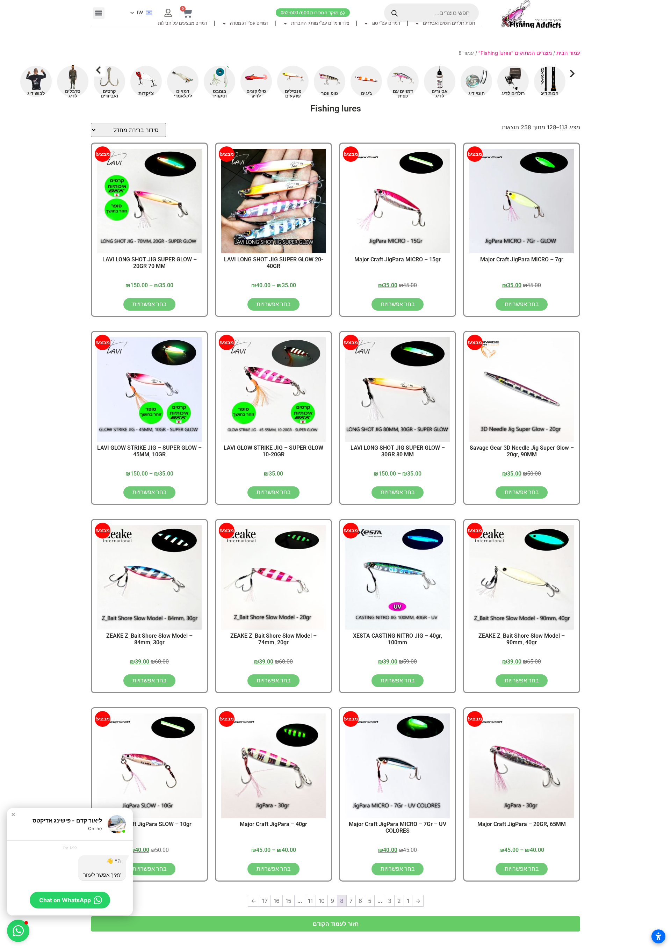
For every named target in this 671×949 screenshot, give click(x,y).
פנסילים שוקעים (293, 94)
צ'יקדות (146, 93)
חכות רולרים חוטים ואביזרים (449, 23)
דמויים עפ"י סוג (386, 23)
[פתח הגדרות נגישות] (658, 936)
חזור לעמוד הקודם (336, 923)
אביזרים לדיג (440, 94)
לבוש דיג (36, 93)
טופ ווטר (329, 93)
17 (265, 900)
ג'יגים (366, 93)
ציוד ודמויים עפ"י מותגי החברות (320, 23)
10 (322, 900)
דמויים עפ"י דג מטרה (249, 23)
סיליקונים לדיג (256, 94)
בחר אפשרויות (522, 304)
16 (277, 900)
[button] (98, 13)
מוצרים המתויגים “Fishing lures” (515, 53)
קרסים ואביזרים (109, 94)
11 (310, 900)
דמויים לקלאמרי (183, 94)
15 (288, 900)
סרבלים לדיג (72, 94)
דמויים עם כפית (403, 94)
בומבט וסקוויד (219, 94)
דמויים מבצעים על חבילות (182, 23)
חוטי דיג (476, 93)
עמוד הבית (568, 53)
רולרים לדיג (513, 93)
